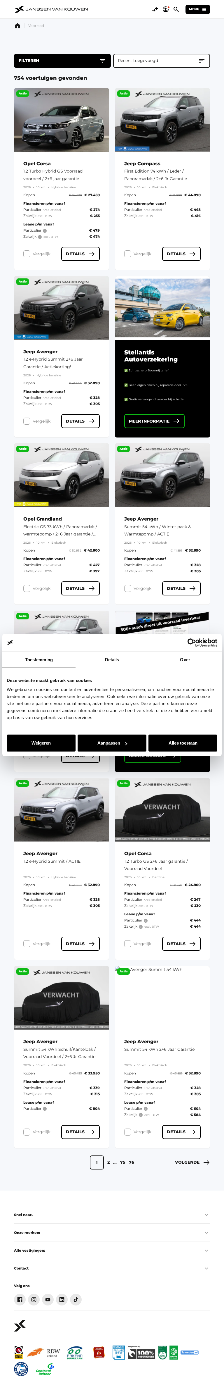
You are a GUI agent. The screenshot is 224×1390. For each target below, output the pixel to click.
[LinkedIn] (62, 1299)
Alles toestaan (183, 742)
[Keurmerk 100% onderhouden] (141, 1353)
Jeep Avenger (40, 351)
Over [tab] (185, 659)
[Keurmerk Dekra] (162, 1353)
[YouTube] (48, 1299)
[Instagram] (34, 1299)
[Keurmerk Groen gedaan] (173, 1353)
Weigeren (41, 742)
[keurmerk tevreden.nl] (190, 1353)
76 (131, 1162)
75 (122, 1162)
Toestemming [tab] (39, 659)
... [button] (115, 1162)
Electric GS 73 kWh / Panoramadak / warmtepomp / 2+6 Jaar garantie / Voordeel (60, 534)
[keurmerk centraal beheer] (44, 1369)
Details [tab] (112, 659)
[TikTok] (76, 1299)
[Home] (51, 9)
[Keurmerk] (18, 1353)
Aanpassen (108, 742)
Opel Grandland (42, 519)
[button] (192, 1162)
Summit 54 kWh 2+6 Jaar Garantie (159, 1049)
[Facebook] (20, 1299)
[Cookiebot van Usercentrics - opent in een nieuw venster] (191, 642)
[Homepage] (17, 25)
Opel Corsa (37, 163)
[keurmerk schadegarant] (21, 1369)
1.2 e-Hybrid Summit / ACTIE (51, 861)
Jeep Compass (142, 163)
